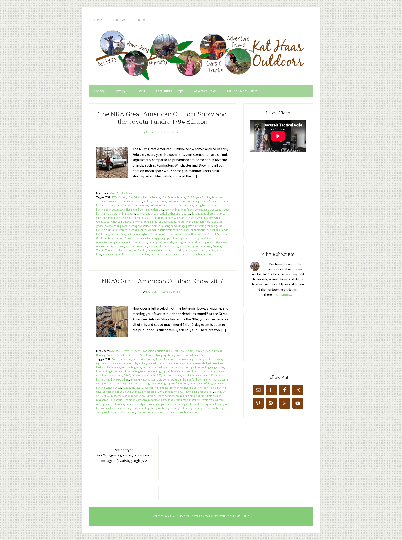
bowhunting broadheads (151, 213)
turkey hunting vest (188, 250)
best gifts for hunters (207, 205)
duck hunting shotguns (204, 213)
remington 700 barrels (204, 238)
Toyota (217, 246)
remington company (108, 242)
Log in (245, 515)
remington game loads (134, 242)
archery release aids (161, 205)
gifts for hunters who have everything (200, 217)
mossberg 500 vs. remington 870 (134, 234)
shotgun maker (115, 246)
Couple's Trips (163, 351)
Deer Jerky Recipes (183, 351)
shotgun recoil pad (136, 246)
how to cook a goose (119, 383)
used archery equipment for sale (169, 254)
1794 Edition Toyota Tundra (144, 197)
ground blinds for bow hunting (158, 221)
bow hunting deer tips (150, 209)
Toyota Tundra (105, 250)
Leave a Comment (171, 132)
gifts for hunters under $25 (162, 217)
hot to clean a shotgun (191, 221)
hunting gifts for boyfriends (173, 230)
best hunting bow (131, 367)
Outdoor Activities (116, 355)
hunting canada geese (209, 226)
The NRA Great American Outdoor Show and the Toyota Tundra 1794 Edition (162, 118)
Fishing (218, 351)
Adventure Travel (120, 351)
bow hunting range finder (178, 209)
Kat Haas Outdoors (201, 55)
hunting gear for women (143, 230)
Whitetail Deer (198, 355)
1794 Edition (119, 197)
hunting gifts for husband (205, 230)
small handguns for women (195, 246)
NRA (187, 234)
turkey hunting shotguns (162, 250)
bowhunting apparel (123, 213)
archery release (139, 205)
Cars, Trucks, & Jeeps (122, 193)
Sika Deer (133, 355)
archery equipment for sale (202, 201)
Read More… (282, 295)
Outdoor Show (123, 238)
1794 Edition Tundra (173, 197)
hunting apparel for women (144, 226)
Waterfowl (183, 355)
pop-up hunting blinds (176, 238)
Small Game (147, 355)
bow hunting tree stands (209, 209)
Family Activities (204, 351)
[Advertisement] (281, 203)
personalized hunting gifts (148, 238)
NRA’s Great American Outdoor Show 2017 (162, 281)
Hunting (100, 355)
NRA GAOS (197, 234)
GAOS (222, 213)
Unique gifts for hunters (135, 254)
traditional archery (126, 250)
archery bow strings (154, 201)
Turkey (171, 355)
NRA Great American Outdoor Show (124, 396)
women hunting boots (202, 254)
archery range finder (118, 205)
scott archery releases (122, 404)
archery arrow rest (107, 201)
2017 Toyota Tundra (198, 197)
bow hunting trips (135, 371)
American (217, 197)
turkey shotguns (111, 254)
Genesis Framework (214, 515)
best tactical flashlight (124, 209)
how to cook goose (116, 226)
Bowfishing (147, 351)
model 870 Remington (130, 391)
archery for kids (128, 363)
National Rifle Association (169, 234)
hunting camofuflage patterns (178, 226)
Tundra (142, 250)
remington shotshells (161, 242)
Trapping (161, 355)
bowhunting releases (178, 213)
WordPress (233, 515)
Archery (135, 351)
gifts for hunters (136, 217)
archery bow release (130, 201)
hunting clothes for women (111, 230)
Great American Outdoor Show (122, 221)
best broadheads (183, 205)
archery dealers (177, 201)
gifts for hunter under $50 (111, 217)
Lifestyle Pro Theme (187, 515)
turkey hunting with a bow (200, 408)
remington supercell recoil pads (192, 242)
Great (99, 221)
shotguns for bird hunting (163, 246)
